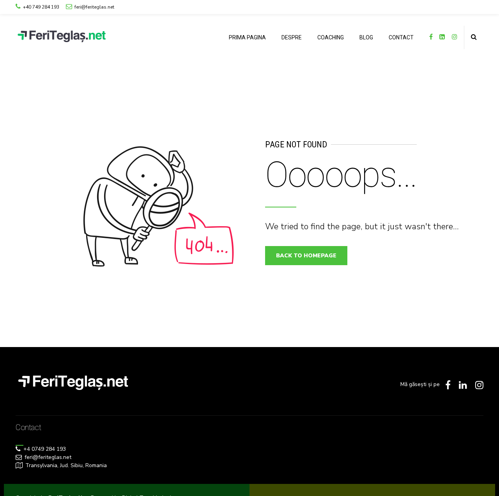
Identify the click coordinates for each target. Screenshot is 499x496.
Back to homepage (306, 255)
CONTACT (401, 37)
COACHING (330, 37)
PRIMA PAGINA (247, 37)
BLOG (366, 37)
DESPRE (291, 37)
